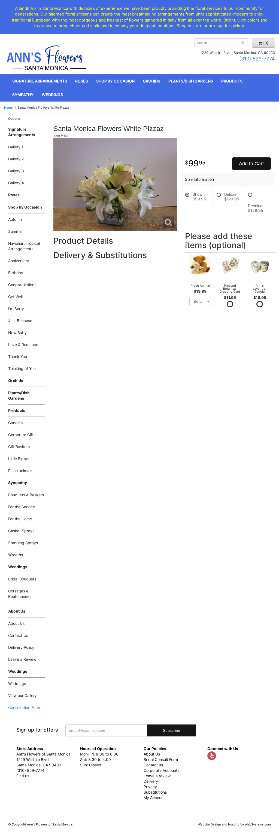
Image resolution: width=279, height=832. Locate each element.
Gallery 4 (16, 183)
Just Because (20, 320)
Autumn (15, 219)
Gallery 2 (16, 159)
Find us (22, 775)
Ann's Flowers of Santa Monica (46, 59)
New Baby (17, 332)
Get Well (15, 296)
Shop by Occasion (115, 81)
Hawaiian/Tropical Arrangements (24, 246)
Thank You (17, 356)
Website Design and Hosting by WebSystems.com (234, 824)
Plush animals (20, 470)
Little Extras (18, 458)
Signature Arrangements (39, 81)
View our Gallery (22, 695)
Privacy (150, 786)
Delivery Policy (21, 647)
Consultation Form (24, 707)
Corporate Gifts (21, 434)
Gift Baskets (19, 446)
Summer (15, 231)
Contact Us (18, 635)
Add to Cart (251, 163)
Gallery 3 (16, 171)
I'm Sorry (16, 308)
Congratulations (22, 284)
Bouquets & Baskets (26, 495)
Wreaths (15, 554)
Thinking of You (22, 368)
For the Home (20, 518)
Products (231, 81)
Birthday (15, 272)
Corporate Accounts (161, 770)
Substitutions (155, 792)
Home (8, 107)
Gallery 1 (15, 147)
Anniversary (18, 260)
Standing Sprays (23, 542)
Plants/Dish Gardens (190, 81)
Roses (81, 81)
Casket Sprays (21, 530)
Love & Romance (23, 344)
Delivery (151, 781)
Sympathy (23, 94)
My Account (154, 797)
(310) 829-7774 (257, 59)
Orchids (151, 81)
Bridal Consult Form (161, 759)
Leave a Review (22, 659)
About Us (16, 623)
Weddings (52, 94)
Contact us (153, 765)
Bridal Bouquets (22, 579)
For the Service (21, 506)
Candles (15, 422)
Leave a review (157, 775)
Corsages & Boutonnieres (19, 594)
